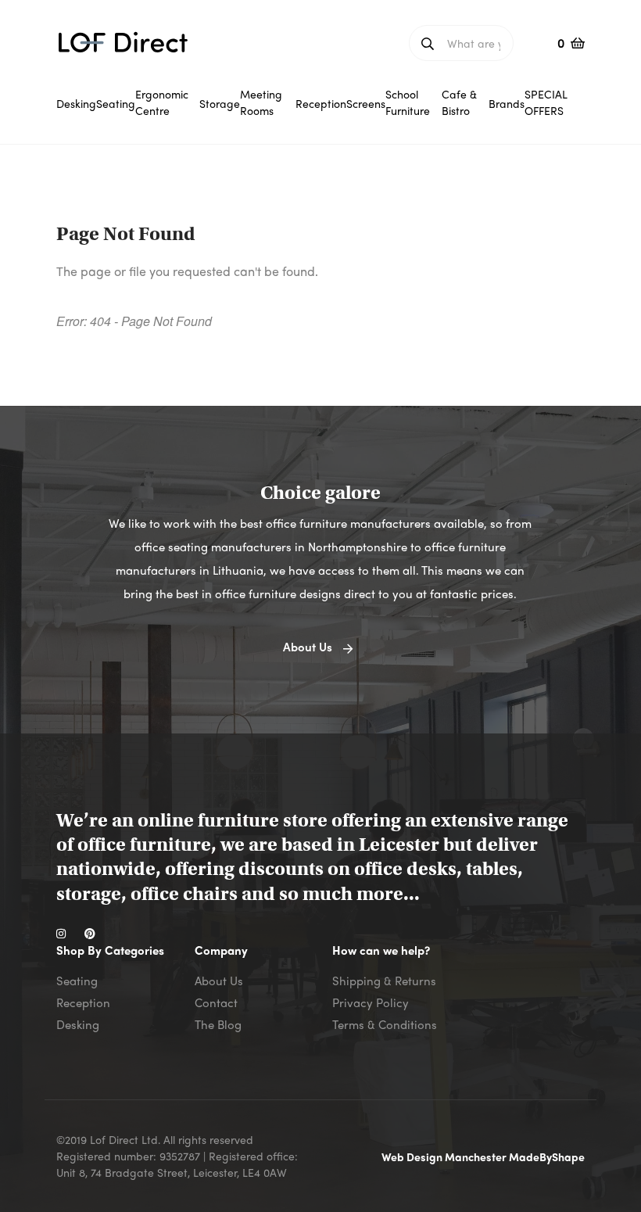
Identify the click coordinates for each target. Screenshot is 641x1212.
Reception (83, 1002)
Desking (77, 1024)
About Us (219, 980)
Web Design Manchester (445, 1156)
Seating (77, 980)
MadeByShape (547, 1156)
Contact (216, 1002)
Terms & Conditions (384, 1024)
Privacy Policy (370, 1002)
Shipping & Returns (384, 980)
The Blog (218, 1024)
